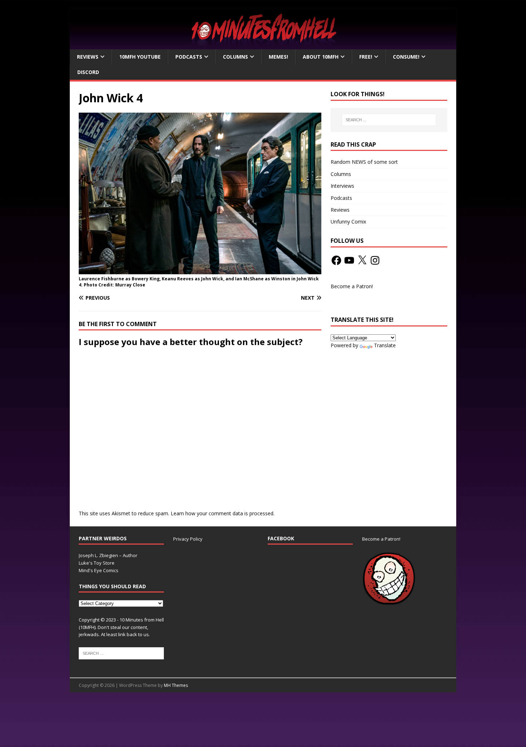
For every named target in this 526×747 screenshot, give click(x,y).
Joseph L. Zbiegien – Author (108, 555)
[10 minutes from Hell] (263, 45)
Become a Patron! (352, 286)
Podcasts (188, 56)
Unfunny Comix (348, 221)
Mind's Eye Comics (98, 570)
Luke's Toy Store (97, 563)
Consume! (406, 56)
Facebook (281, 538)
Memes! (278, 56)
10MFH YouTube (140, 56)
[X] (362, 260)
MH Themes (176, 685)
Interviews (342, 185)
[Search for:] (389, 120)
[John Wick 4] (200, 270)
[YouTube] (349, 260)
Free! (365, 56)
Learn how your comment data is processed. (222, 513)
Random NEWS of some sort (364, 161)
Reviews (87, 56)
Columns (235, 56)
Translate (385, 345)
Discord (88, 72)
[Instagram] (375, 260)
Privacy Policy (188, 539)
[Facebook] (336, 260)
